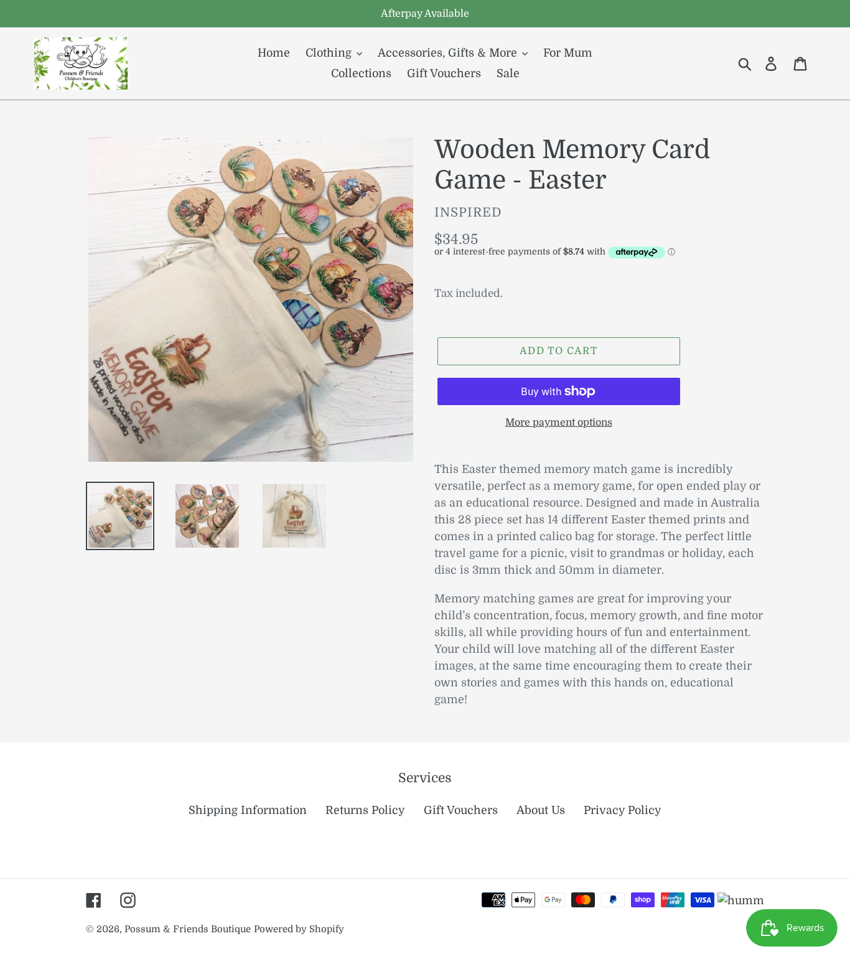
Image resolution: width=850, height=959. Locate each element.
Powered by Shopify (299, 929)
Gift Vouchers (461, 810)
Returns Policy (365, 810)
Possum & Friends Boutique (187, 929)
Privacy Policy (622, 810)
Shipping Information (248, 810)
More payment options (558, 422)
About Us (540, 810)
